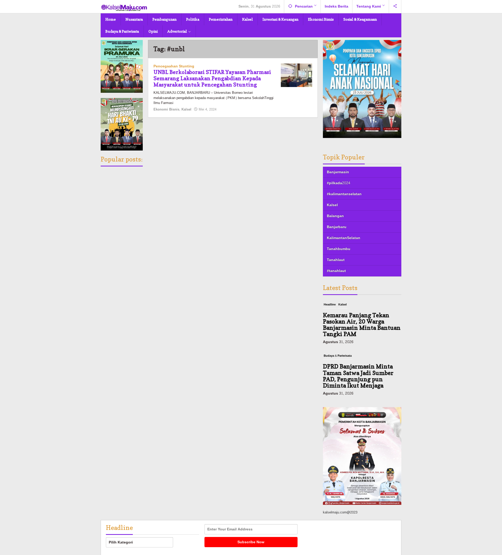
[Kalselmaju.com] (124, 8)
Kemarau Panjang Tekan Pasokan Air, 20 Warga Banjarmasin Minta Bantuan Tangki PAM (362, 325)
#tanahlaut (336, 271)
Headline (330, 304)
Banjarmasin (338, 172)
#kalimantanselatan (344, 194)
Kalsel (186, 109)
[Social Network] (395, 6)
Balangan (335, 216)
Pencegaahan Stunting (173, 66)
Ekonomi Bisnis (166, 109)
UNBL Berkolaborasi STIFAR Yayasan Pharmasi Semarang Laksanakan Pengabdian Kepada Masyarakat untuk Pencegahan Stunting (212, 78)
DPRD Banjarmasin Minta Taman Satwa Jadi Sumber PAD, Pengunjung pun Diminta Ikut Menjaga (358, 376)
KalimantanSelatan (343, 238)
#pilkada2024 (338, 183)
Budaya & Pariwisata (338, 355)
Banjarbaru (336, 227)
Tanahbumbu (338, 249)
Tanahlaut (336, 260)
